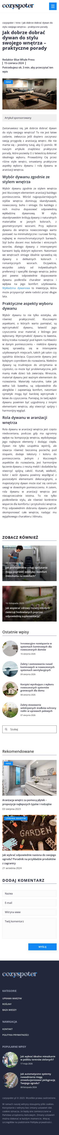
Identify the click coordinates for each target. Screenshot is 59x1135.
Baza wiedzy (9, 1009)
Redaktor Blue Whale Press (18, 59)
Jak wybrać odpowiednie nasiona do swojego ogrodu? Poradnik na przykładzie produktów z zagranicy (29, 859)
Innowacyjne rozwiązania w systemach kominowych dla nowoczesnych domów (36, 646)
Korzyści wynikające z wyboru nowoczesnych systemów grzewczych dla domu (37, 687)
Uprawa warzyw (12, 998)
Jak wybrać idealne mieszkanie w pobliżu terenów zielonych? (37, 1058)
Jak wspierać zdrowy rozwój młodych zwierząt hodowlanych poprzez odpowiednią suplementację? (28, 612)
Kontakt (7, 1029)
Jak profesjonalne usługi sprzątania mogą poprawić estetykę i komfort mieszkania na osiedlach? (26, 572)
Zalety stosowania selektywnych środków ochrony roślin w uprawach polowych (38, 707)
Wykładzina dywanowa (16, 288)
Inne (8, 82)
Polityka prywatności (15, 1034)
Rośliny (6, 1004)
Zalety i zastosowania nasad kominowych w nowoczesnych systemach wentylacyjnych (37, 667)
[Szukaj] (6, 729)
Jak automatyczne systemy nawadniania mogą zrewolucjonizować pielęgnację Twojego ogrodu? (37, 1078)
